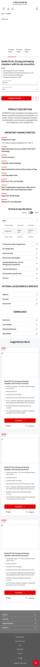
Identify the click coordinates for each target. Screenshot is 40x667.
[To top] (4, 662)
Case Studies (7, 324)
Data (4, 221)
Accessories (7, 303)
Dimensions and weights (11, 258)
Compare (31, 426)
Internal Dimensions (10, 269)
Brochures (6, 320)
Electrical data (8, 253)
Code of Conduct (20, 641)
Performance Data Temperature (14, 244)
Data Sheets (7, 334)
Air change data (8, 249)
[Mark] (36, 98)
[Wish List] (3, 9)
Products (8, 14)
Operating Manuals (9, 329)
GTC (20, 645)
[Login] (8, 9)
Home (3, 14)
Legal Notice (20, 649)
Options (5, 294)
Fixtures (5, 278)
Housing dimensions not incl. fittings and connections (13, 263)
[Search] (13, 9)
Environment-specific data (12, 273)
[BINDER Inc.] (20, 3)
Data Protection (20, 637)
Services (6, 299)
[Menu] (37, 9)
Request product (14, 98)
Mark (9, 426)
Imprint (20, 653)
